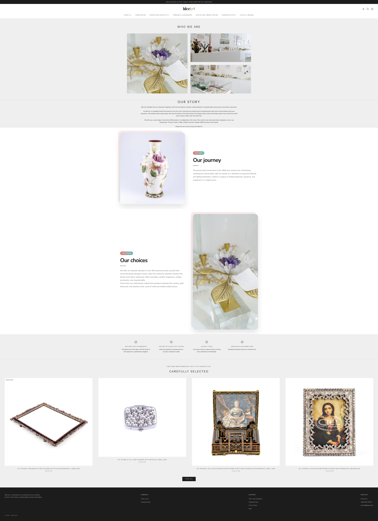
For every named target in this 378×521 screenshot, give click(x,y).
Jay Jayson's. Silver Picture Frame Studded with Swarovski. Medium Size (329, 468)
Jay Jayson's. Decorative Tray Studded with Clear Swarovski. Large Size (48, 468)
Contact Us (364, 499)
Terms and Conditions (255, 499)
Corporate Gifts (229, 15)
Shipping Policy (253, 502)
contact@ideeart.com (367, 505)
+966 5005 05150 (366, 502)
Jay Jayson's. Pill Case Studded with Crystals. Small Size (142, 459)
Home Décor (141, 15)
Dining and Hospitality (159, 15)
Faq (250, 509)
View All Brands (247, 15)
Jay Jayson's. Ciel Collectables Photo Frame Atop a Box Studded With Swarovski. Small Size (235, 468)
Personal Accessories (182, 15)
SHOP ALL (128, 15)
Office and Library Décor (207, 15)
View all (189, 479)
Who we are (145, 499)
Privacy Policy (253, 505)
